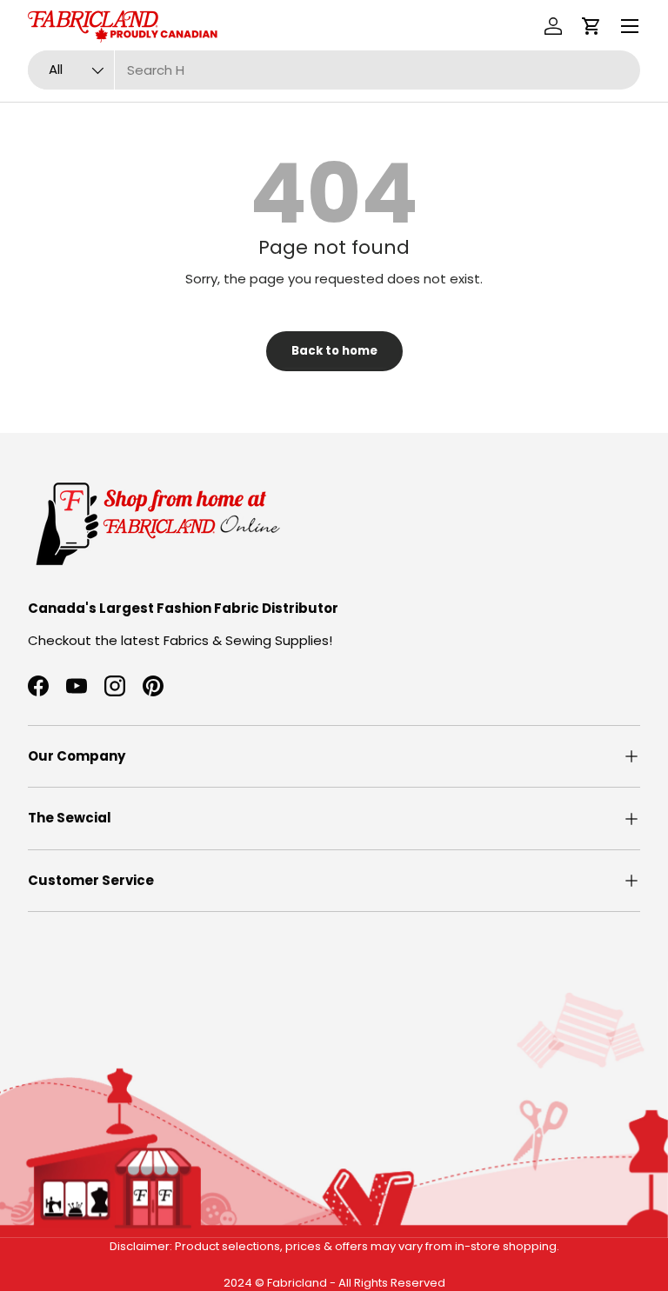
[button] (591, 26)
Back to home (334, 351)
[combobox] (334, 70)
